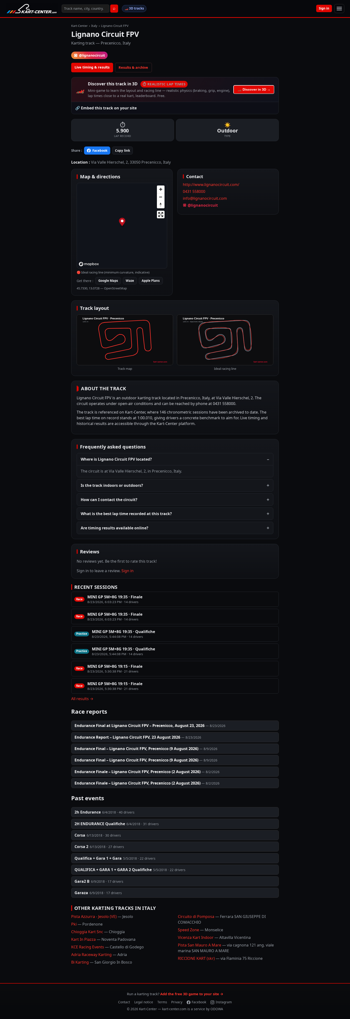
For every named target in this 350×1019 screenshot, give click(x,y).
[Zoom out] (161, 197)
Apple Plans (151, 280)
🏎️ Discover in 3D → (253, 89)
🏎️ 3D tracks (134, 8)
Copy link (122, 150)
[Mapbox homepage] (88, 264)
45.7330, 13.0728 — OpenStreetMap (102, 288)
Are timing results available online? (114, 528)
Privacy (176, 1002)
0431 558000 (194, 191)
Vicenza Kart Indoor (214, 937)
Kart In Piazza (103, 939)
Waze (130, 280)
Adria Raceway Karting (99, 954)
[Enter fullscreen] (161, 214)
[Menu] (339, 8)
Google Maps (108, 280)
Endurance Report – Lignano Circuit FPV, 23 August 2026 (127, 737)
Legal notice (143, 1002)
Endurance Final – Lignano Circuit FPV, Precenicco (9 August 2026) (136, 748)
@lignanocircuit (92, 55)
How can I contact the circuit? (109, 499)
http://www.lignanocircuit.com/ (211, 184)
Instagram (224, 1002)
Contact (124, 1002)
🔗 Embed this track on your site (106, 108)
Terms (162, 1002)
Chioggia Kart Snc (98, 931)
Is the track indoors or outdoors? (112, 485)
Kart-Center (79, 26)
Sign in (324, 8)
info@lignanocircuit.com (205, 198)
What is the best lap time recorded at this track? (126, 513)
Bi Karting (101, 962)
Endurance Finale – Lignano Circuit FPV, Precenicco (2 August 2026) (137, 771)
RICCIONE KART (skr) (220, 958)
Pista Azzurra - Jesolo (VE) (102, 916)
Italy (94, 26)
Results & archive (133, 67)
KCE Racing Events (107, 947)
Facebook (99, 150)
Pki (87, 924)
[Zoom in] (161, 189)
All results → (82, 698)
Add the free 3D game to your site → (191, 993)
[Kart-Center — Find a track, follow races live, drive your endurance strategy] (32, 8)
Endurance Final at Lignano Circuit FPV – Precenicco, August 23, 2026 (140, 725)
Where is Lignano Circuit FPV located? (116, 459)
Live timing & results (92, 67)
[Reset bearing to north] (161, 204)
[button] (122, 223)
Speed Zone (200, 929)
